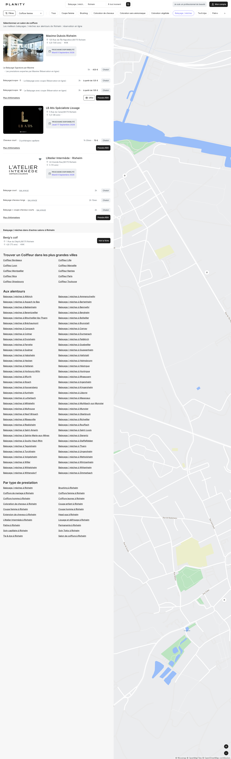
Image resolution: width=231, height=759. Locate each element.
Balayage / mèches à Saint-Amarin (20, 430)
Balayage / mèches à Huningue (74, 371)
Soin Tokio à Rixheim (68, 530)
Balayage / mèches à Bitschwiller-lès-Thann (25, 318)
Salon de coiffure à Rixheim (72, 536)
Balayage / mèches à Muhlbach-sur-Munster (81, 403)
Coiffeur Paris (65, 276)
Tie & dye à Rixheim (13, 536)
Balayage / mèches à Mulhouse (19, 408)
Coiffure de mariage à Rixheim (18, 493)
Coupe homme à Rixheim (71, 509)
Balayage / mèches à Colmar (17, 334)
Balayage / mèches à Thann (72, 446)
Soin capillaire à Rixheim (15, 530)
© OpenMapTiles (194, 758)
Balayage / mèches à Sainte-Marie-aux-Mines (26, 435)
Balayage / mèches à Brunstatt (73, 323)
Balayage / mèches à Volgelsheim (20, 456)
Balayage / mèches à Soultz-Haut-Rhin (23, 440)
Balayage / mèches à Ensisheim (19, 339)
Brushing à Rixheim (68, 487)
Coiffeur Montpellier (13, 270)
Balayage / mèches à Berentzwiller (20, 312)
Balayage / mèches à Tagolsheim (19, 446)
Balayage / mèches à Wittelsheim (20, 467)
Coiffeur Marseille (67, 265)
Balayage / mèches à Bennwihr (73, 307)
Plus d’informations (11, 98)
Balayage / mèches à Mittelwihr (19, 403)
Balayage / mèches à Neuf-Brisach (20, 414)
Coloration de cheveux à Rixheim (20, 503)
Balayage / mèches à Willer (16, 462)
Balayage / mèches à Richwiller (74, 419)
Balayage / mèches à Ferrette (17, 344)
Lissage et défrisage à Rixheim (73, 520)
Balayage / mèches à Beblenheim (19, 307)
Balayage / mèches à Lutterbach (19, 398)
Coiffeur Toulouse (67, 281)
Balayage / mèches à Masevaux (74, 398)
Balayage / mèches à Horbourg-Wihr (21, 371)
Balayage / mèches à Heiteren (18, 366)
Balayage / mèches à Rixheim (18, 487)
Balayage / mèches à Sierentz (73, 435)
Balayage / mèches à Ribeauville (19, 419)
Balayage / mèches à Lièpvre (72, 392)
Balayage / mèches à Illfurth (17, 376)
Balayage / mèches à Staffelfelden (75, 440)
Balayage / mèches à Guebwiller (74, 344)
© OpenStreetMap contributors (216, 758)
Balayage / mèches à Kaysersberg (20, 387)
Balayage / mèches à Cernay (72, 328)
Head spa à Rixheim (68, 514)
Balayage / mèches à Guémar (18, 350)
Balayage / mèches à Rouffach (73, 424)
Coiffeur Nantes (66, 270)
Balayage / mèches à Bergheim (73, 312)
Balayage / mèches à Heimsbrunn (75, 360)
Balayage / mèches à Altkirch (17, 296)
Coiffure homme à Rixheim (16, 498)
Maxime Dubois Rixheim (61, 35)
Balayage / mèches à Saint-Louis (75, 430)
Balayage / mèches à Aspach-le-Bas (21, 301)
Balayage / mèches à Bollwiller (73, 318)
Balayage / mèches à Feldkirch (73, 339)
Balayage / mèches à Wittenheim (75, 467)
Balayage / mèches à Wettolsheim (75, 456)
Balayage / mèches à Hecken (17, 360)
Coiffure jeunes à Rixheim (71, 498)
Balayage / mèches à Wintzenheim (75, 462)
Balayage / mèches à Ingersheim (74, 382)
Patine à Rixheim (11, 525)
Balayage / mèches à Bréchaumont (20, 323)
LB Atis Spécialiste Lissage (63, 108)
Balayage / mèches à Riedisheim (19, 424)
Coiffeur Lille (64, 260)
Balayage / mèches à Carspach (18, 328)
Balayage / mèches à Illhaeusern (74, 376)
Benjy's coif (10, 237)
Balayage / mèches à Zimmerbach (75, 472)
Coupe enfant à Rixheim (70, 503)
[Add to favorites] (40, 37)
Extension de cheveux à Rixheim (19, 514)
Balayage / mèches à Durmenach (75, 334)
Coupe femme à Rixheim (15, 509)
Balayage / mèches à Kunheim (18, 392)
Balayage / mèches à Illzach (17, 382)
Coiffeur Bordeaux (12, 260)
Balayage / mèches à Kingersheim (75, 387)
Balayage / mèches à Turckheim (19, 451)
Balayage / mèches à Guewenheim (75, 350)
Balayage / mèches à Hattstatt (73, 355)
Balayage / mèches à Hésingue (74, 366)
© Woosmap (180, 758)
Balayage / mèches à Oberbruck (74, 414)
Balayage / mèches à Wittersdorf (19, 472)
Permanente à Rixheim (69, 525)
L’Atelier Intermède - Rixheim (64, 158)
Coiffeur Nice (10, 276)
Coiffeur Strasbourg (13, 281)
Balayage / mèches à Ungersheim (75, 451)
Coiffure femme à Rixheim (71, 493)
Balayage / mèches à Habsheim (19, 355)
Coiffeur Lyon (10, 265)
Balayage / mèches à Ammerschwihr (76, 296)
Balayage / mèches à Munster (73, 408)
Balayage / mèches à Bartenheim (75, 301)
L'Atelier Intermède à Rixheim (17, 520)
